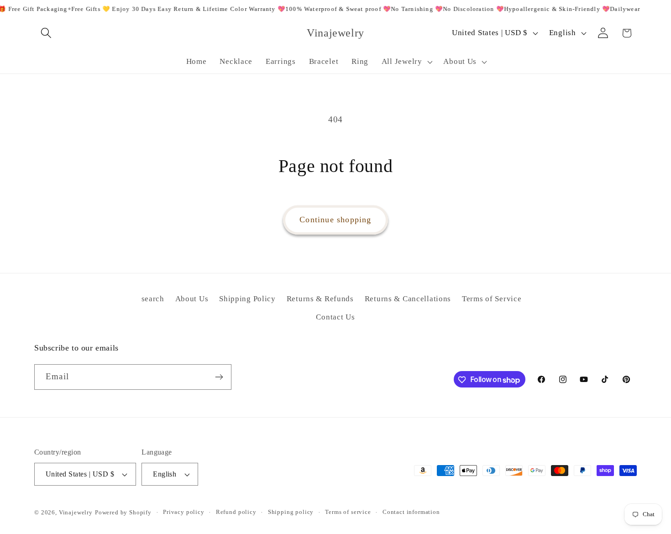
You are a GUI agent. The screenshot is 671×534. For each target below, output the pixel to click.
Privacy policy (183, 511)
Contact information (411, 511)
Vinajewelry (76, 512)
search (153, 298)
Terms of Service (492, 298)
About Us (192, 298)
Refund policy (236, 511)
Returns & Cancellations (408, 298)
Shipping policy (291, 511)
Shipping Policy (247, 298)
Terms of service (348, 511)
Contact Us (335, 317)
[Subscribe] (219, 377)
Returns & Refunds (320, 298)
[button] (46, 33)
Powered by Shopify (123, 512)
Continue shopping (335, 219)
